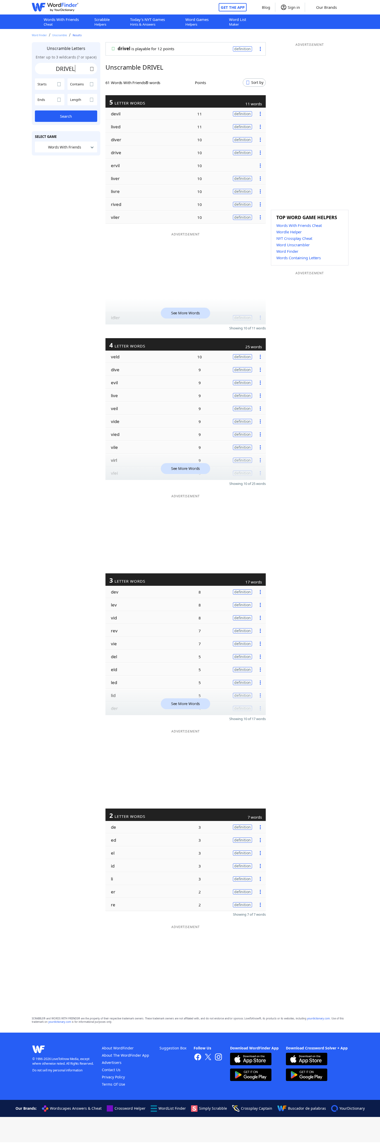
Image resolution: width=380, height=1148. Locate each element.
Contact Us (111, 1069)
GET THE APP (233, 7)
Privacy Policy (113, 1077)
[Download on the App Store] (250, 1059)
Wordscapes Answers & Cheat (76, 1108)
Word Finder (39, 35)
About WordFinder (118, 1048)
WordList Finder (172, 1108)
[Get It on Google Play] (250, 1075)
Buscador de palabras (307, 1108)
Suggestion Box (172, 1048)
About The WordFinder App (125, 1055)
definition (242, 48)
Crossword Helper (130, 1108)
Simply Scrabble (213, 1108)
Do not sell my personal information (57, 1070)
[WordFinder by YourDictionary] (55, 7)
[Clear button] (92, 68)
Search (66, 116)
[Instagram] (218, 1057)
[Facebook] (198, 1057)
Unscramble (59, 35)
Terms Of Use (113, 1084)
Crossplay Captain (256, 1108)
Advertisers (111, 1062)
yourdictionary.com (318, 1018)
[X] (208, 1057)
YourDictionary (352, 1108)
